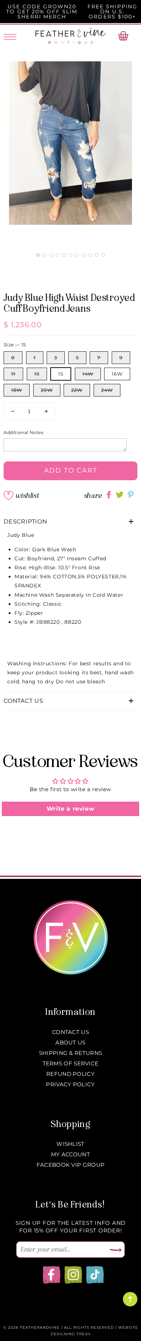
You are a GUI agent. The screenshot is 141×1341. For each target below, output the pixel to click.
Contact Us (70, 1032)
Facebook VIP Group (70, 1164)
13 (36, 374)
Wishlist (27, 495)
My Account (70, 1154)
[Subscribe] (116, 1250)
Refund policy (70, 1073)
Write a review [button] (70, 808)
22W (76, 390)
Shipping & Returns (70, 1052)
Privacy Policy (70, 1084)
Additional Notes (24, 432)
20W (47, 390)
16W (117, 374)
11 (13, 374)
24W (107, 390)
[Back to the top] (130, 1299)
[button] (38, 255)
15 (60, 374)
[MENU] (10, 36)
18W (16, 390)
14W (87, 374)
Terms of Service (71, 1063)
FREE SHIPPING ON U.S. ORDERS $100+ (112, 11)
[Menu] (10, 36)
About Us (70, 1042)
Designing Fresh (71, 1334)
